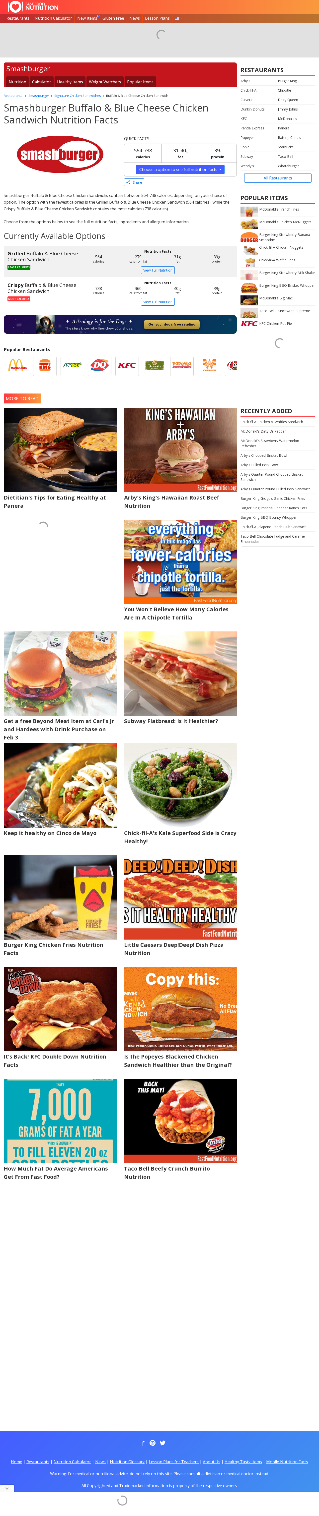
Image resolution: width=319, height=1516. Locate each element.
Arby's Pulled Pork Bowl (259, 464)
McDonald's (287, 118)
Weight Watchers (105, 82)
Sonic (244, 147)
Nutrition (17, 82)
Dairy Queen (288, 99)
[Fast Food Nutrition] (33, 7)
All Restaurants (278, 178)
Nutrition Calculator (53, 18)
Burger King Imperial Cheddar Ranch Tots (273, 507)
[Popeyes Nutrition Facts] (182, 366)
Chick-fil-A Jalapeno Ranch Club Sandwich (273, 526)
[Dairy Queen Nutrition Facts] (99, 366)
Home (16, 1461)
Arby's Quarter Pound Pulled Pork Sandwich (275, 489)
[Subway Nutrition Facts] (72, 366)
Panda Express (252, 128)
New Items (87, 18)
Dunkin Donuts (252, 109)
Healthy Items (70, 82)
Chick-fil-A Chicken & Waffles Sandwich (271, 421)
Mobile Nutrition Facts (287, 1461)
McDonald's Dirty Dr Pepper (263, 431)
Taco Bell (285, 156)
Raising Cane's (289, 137)
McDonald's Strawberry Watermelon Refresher (269, 443)
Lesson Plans (157, 18)
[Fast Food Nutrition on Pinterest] (152, 1443)
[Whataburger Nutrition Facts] (209, 366)
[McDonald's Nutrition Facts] (17, 366)
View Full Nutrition (157, 270)
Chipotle (284, 90)
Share (136, 182)
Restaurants (17, 18)
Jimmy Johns (288, 109)
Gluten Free (113, 18)
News (134, 18)
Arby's (245, 80)
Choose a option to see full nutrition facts (178, 169)
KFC (243, 118)
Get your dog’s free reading (171, 324)
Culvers (246, 99)
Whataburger (288, 166)
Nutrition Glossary (127, 1461)
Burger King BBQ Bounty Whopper (268, 517)
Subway (246, 156)
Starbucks (286, 147)
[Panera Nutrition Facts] (154, 366)
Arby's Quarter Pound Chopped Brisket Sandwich (271, 477)
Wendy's (247, 166)
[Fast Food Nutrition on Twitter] (162, 1443)
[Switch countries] (178, 18)
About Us (211, 1461)
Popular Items (140, 82)
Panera (283, 128)
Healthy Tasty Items (243, 1461)
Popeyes (247, 137)
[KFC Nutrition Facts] (127, 366)
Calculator (41, 82)
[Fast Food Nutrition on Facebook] (142, 1443)
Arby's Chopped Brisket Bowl (263, 455)
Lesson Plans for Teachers (174, 1461)
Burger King (287, 80)
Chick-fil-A (248, 90)
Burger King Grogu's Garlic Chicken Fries (272, 498)
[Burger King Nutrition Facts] (45, 366)
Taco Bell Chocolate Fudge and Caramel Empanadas (273, 539)
